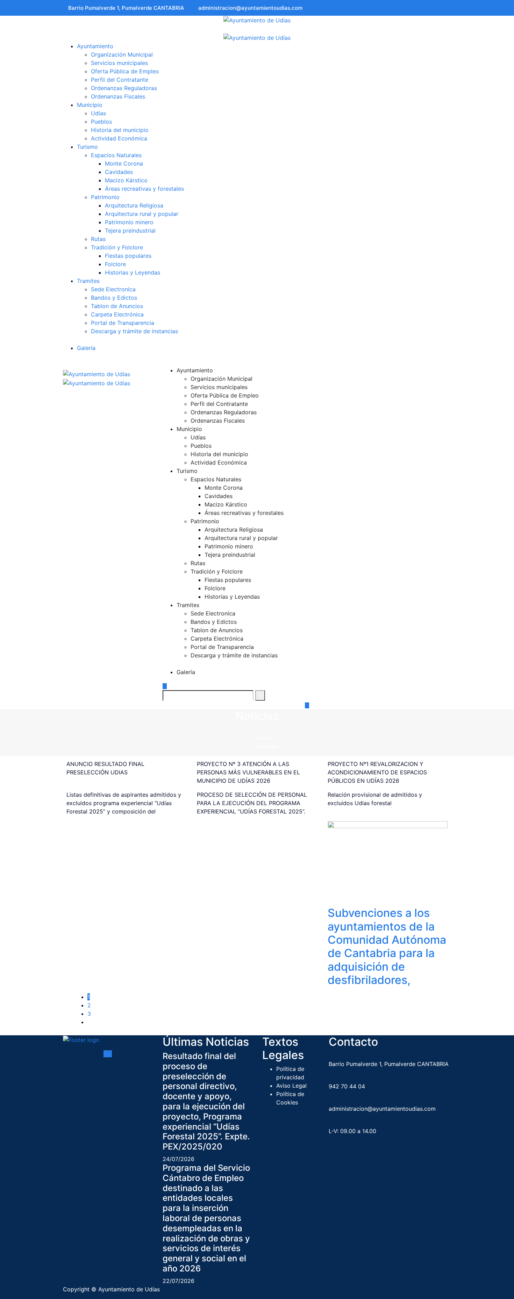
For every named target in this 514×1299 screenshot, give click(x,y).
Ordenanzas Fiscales (119, 96)
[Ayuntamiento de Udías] (257, 19)
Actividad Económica (119, 138)
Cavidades (119, 171)
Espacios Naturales (116, 155)
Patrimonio (105, 197)
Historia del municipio (120, 129)
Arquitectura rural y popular (141, 213)
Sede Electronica (114, 289)
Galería (86, 347)
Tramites (88, 280)
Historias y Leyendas (132, 272)
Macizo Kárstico (126, 180)
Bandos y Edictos (115, 297)
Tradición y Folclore (117, 247)
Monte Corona (124, 163)
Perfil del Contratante (120, 79)
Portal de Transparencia (123, 322)
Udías (98, 113)
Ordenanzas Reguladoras (125, 88)
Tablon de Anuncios (118, 305)
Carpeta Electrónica (118, 314)
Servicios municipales (119, 62)
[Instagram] (449, 8)
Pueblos (101, 121)
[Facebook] (439, 8)
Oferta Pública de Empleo (126, 71)
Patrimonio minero (129, 222)
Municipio (89, 104)
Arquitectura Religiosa (134, 205)
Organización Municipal (122, 54)
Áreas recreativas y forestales (144, 188)
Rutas (98, 238)
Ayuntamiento (95, 46)
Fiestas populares (128, 255)
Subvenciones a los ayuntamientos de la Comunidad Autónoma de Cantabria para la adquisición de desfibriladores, (387, 946)
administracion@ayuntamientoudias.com (250, 8)
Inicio (264, 738)
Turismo (87, 146)
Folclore (115, 264)
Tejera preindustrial (130, 230)
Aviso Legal (291, 1085)
